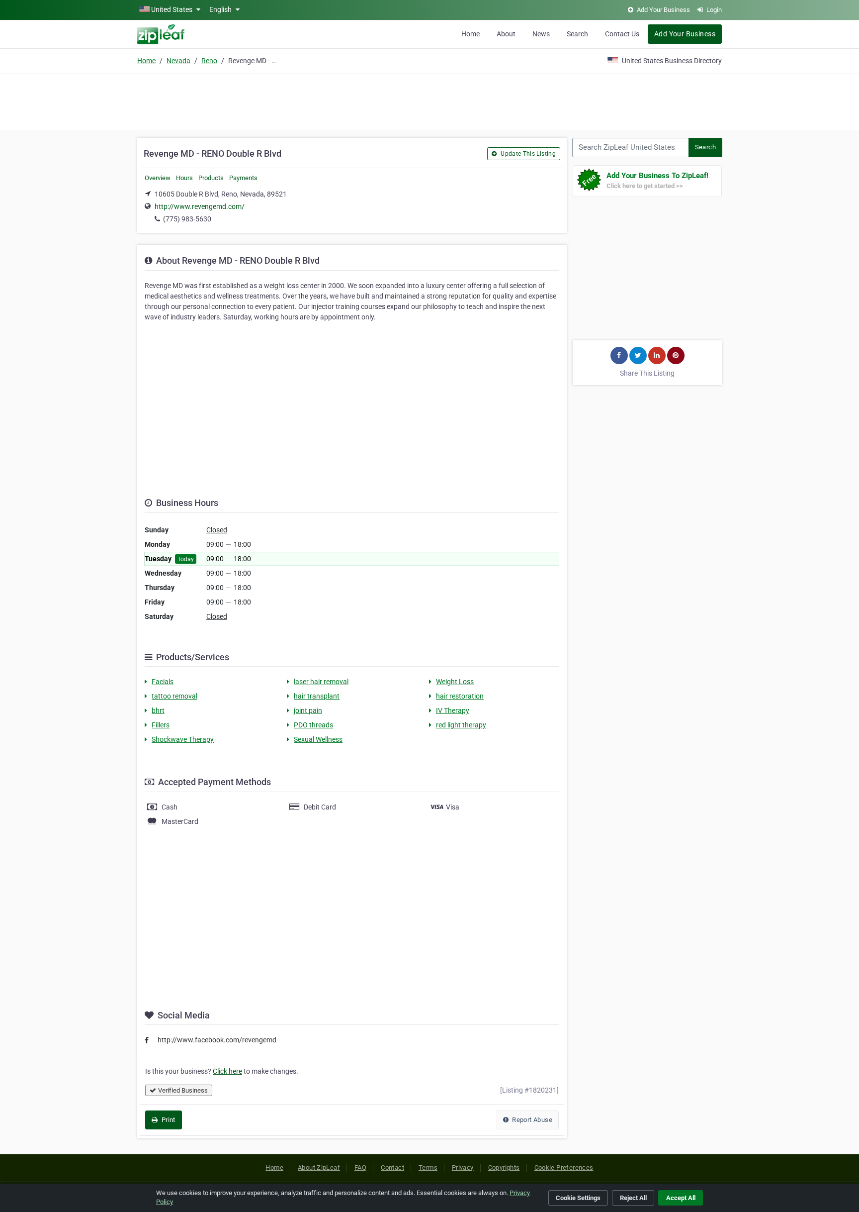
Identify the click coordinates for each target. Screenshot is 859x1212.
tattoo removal (174, 696)
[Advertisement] (429, 100)
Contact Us (622, 34)
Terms (428, 1167)
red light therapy (461, 725)
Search (577, 34)
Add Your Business (684, 34)
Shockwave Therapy (183, 739)
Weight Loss (455, 682)
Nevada (178, 61)
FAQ (360, 1167)
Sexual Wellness (318, 739)
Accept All (680, 1198)
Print (167, 1119)
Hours (184, 178)
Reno (209, 61)
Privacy (463, 1167)
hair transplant (317, 696)
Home (470, 34)
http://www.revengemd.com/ (200, 206)
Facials (162, 682)
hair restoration (460, 696)
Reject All (633, 1198)
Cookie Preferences (564, 1167)
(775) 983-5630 (187, 219)
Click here (227, 1071)
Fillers (161, 725)
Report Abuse (531, 1119)
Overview (158, 178)
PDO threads (313, 725)
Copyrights (504, 1167)
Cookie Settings (578, 1198)
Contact (392, 1167)
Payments (243, 178)
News (541, 34)
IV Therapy (452, 710)
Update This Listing (527, 153)
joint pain (308, 710)
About (506, 34)
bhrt (158, 710)
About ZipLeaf (319, 1167)
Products (211, 178)
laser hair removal (321, 682)
